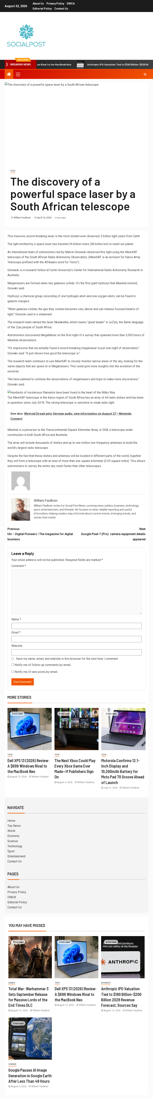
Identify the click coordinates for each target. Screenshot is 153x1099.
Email (16, 632)
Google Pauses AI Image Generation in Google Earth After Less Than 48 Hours (30, 1075)
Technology (14, 846)
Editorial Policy (42, 8)
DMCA (71, 3)
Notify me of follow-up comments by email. (43, 665)
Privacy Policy (55, 3)
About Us (38, 3)
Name (16, 619)
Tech (12, 171)
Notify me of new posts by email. (36, 672)
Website (16, 646)
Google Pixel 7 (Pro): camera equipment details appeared (113, 534)
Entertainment (16, 856)
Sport (11, 851)
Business (106, 983)
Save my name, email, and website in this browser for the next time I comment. (67, 658)
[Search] (145, 74)
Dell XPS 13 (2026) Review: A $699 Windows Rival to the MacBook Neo (28, 766)
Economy (13, 836)
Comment (18, 566)
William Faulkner (23, 217)
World (11, 831)
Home (11, 820)
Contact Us (61, 8)
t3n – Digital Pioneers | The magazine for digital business (40, 534)
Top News (14, 826)
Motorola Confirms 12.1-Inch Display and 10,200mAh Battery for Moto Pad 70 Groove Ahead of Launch (122, 771)
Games (11, 983)
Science (12, 841)
